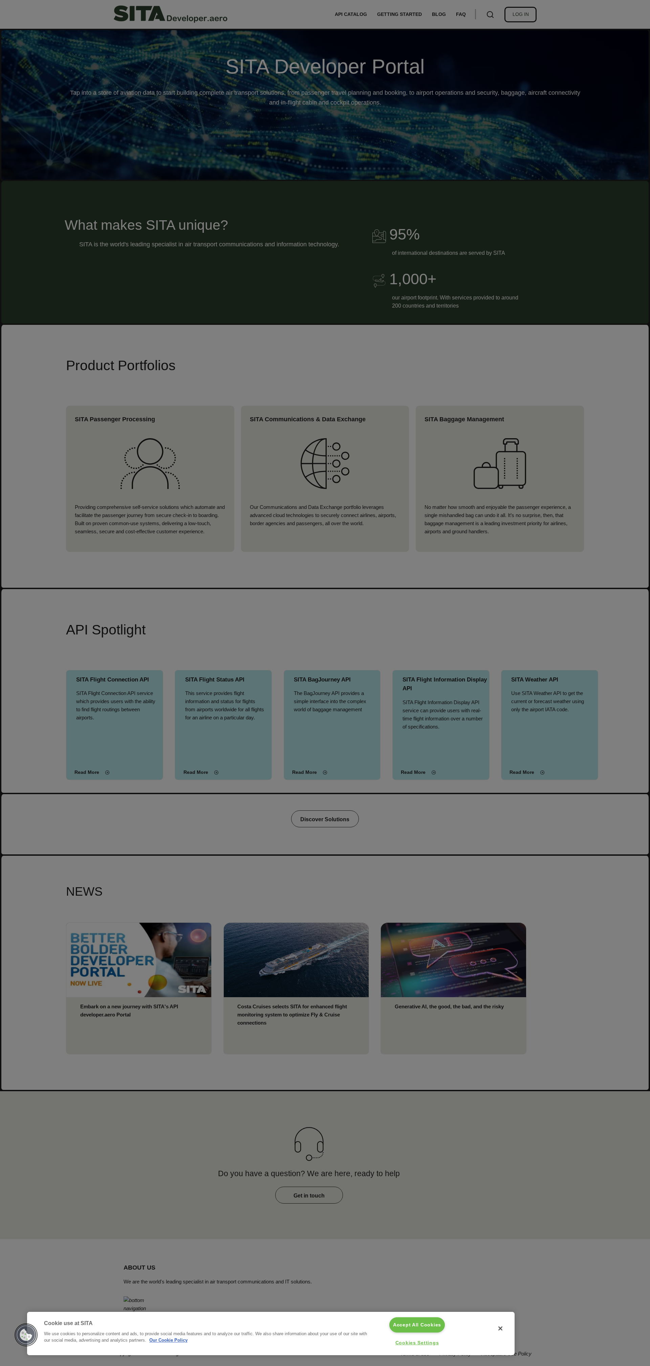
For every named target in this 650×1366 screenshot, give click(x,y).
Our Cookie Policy (168, 1340)
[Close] (500, 1328)
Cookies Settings (417, 1342)
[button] (26, 1335)
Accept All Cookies (417, 1324)
